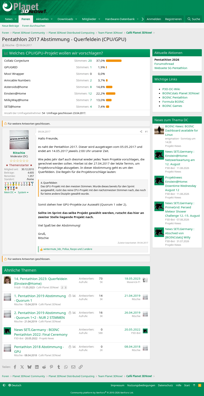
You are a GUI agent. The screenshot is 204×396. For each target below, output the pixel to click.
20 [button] (83, 60)
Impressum (117, 385)
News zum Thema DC (171, 120)
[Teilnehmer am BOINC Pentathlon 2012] (8, 184)
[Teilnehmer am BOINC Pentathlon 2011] (5, 184)
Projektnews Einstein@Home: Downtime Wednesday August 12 (180, 183)
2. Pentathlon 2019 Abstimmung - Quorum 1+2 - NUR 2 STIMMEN (40, 315)
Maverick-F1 (133, 282)
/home (30, 179)
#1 (146, 131)
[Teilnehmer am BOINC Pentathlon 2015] (16, 184)
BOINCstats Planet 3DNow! (180, 93)
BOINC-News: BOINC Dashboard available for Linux (181, 130)
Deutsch (16, 385)
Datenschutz (165, 385)
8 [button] (84, 87)
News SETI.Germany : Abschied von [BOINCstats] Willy (179, 233)
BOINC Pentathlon (174, 97)
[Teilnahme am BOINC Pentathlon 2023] (11, 188)
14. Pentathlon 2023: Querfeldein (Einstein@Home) (40, 281)
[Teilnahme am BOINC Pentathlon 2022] (8, 188)
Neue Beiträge (10, 25)
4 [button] (84, 106)
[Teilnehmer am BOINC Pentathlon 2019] (27, 184)
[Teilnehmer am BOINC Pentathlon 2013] (11, 184)
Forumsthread (164, 64)
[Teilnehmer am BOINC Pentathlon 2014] (13, 184)
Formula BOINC (173, 101)
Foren (26, 19)
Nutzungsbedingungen (141, 385)
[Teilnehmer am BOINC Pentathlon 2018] (24, 184)
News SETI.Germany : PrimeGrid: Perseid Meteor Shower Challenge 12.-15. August (182, 209)
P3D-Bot (18, 338)
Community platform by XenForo (102, 392)
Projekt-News (46, 338)
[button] (16, 19)
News (9, 19)
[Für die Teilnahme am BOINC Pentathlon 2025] (14, 188)
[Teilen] (141, 132)
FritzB (17, 287)
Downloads (65, 19)
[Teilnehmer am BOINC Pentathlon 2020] (29, 184)
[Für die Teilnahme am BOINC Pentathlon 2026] (17, 187)
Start (187, 385)
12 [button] (83, 93)
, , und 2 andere (67, 249)
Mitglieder (89, 19)
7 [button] (84, 100)
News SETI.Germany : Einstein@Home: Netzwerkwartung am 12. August (180, 157)
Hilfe (178, 385)
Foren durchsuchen (33, 25)
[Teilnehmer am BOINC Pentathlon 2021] (6, 188)
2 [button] (84, 80)
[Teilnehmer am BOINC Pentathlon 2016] (19, 184)
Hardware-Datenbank (120, 19)
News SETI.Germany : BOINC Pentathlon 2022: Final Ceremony (41, 332)
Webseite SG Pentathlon (170, 68)
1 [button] (84, 67)
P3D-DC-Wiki (171, 89)
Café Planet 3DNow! (47, 287)
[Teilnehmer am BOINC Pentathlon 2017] (22, 184)
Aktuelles (42, 19)
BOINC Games (172, 106)
